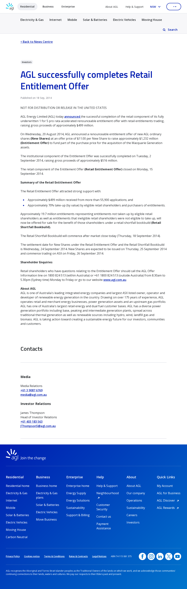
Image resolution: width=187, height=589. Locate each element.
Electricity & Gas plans (47, 493)
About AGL (111, 6)
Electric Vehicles (124, 20)
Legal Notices (99, 556)
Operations (134, 500)
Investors (133, 522)
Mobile (72, 20)
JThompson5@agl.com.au (38, 426)
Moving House (152, 20)
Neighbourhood (108, 493)
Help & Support (134, 6)
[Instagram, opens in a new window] (151, 556)
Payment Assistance (103, 524)
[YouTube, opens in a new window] (177, 556)
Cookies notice (32, 556)
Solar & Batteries (95, 20)
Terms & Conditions (54, 556)
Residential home (17, 486)
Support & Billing (78, 515)
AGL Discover (168, 500)
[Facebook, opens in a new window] (142, 556)
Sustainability (75, 508)
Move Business (46, 519)
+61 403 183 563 (31, 422)
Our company (136, 493)
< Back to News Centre (36, 42)
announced (72, 117)
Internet (55, 20)
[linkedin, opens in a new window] (160, 556)
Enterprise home (77, 486)
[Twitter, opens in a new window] (168, 556)
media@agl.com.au (33, 395)
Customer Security (103, 505)
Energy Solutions (78, 500)
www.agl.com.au (114, 280)
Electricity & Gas (32, 22)
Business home (46, 486)
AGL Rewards (168, 508)
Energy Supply (76, 493)
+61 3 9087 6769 (31, 390)
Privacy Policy (13, 556)
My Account (165, 486)
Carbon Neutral (16, 537)
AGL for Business (168, 493)
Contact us (103, 517)
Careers (132, 515)
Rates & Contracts (78, 556)
